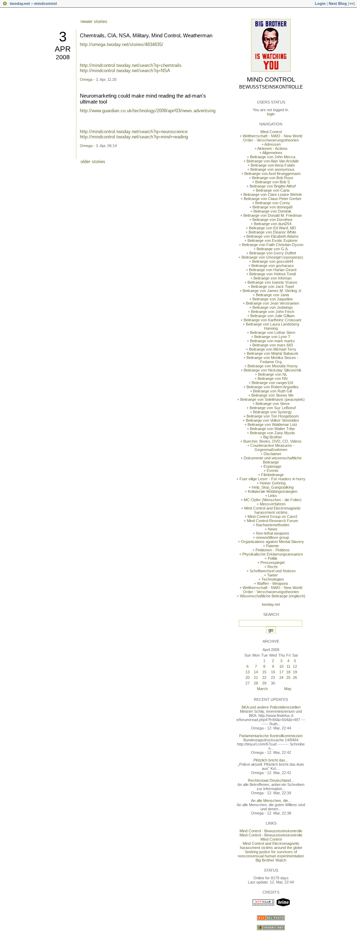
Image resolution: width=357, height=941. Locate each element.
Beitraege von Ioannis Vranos (272, 282)
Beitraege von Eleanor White (272, 232)
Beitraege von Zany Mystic (272, 433)
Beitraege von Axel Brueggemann (272, 173)
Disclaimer (272, 454)
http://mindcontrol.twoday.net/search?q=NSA (125, 70)
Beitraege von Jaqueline (272, 299)
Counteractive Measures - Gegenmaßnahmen (272, 447)
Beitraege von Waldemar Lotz (272, 424)
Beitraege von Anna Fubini (273, 165)
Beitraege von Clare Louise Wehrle (272, 194)
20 (247, 677)
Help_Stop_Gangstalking (273, 487)
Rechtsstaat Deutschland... (271, 780)
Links (272, 496)
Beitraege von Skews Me (272, 395)
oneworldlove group (272, 537)
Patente (272, 546)
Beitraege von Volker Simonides (272, 420)
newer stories (94, 21)
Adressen (272, 144)
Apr (63, 49)
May (287, 689)
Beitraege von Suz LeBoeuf (273, 408)
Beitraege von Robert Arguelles (272, 387)
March (262, 689)
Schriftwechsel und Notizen (273, 571)
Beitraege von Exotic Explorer (273, 240)
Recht (272, 567)
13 (247, 672)
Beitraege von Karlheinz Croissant (272, 320)
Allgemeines (272, 153)
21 (256, 677)
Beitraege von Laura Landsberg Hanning (272, 326)
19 (295, 672)
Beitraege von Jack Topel (272, 286)
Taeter (272, 575)
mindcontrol (45, 3)
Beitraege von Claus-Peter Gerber (273, 199)
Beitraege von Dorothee (272, 219)
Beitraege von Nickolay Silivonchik (273, 370)
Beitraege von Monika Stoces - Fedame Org (272, 359)
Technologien (272, 579)
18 (288, 672)
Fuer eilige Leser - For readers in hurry (272, 479)
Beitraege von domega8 (272, 207)
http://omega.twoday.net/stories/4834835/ (121, 44)
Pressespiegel (272, 562)
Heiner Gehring (273, 483)
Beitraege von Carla (272, 190)
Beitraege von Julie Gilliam (272, 316)
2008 (63, 57)
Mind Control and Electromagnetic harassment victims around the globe (271, 845)
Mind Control (271, 79)
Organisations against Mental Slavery (272, 542)
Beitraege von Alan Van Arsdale (272, 161)
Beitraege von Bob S (272, 182)
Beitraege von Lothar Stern (272, 332)
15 (264, 672)
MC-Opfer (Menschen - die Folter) (273, 500)
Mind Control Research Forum (272, 521)
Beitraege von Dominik (272, 211)
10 (281, 666)
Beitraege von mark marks (272, 341)
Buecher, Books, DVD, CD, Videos (272, 441)
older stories (93, 161)
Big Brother (272, 437)
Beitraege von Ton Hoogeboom (272, 416)
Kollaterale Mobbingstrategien (272, 491)
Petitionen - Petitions (273, 550)
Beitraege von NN (273, 378)
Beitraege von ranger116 (272, 383)
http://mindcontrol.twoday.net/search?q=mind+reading (134, 136)
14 (256, 672)
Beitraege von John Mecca (272, 157)
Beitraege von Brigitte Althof (273, 186)
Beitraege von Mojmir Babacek (272, 353)
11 (288, 666)
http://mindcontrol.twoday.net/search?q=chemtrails (131, 65)
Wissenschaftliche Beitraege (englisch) (272, 596)
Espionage (272, 466)
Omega (86, 79)
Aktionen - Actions (272, 148)
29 (264, 683)
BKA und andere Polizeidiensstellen (271, 707)
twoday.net (20, 3)
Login (320, 3)
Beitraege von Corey (272, 203)
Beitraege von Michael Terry (272, 349)
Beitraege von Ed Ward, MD (272, 228)
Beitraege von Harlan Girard (272, 270)
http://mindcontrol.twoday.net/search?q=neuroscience (134, 131)
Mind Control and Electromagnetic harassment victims (272, 510)
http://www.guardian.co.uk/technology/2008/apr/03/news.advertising (147, 110)
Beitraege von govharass (272, 265)
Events (273, 470)
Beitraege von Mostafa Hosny (273, 366)
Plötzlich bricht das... (270, 760)
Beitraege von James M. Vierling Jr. (272, 291)
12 (295, 666)
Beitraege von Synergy (272, 412)
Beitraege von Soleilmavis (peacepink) (272, 399)
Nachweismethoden (272, 525)
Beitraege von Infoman (272, 278)
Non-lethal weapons (272, 533)
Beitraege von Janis (272, 295)
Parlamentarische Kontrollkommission (271, 736)
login (271, 114)
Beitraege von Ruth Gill (272, 391)
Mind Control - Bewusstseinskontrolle (271, 831)
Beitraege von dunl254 (272, 224)
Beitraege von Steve (273, 403)
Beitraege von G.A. (273, 249)
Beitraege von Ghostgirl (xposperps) (272, 257)
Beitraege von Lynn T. (272, 337)
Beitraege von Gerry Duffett (272, 253)
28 (256, 683)
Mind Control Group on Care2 (272, 516)
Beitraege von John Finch (272, 311)
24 (281, 677)
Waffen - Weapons (272, 583)
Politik (273, 558)
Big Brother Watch (271, 860)
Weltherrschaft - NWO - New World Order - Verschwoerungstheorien (272, 138)
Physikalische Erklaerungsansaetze (272, 554)
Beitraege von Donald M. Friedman (272, 215)
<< (351, 3)
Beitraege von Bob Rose (272, 178)
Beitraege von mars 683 (272, 345)
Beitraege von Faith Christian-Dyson (272, 245)
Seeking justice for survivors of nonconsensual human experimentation (271, 854)
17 (281, 672)
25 (288, 677)
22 (264, 677)
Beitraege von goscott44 (272, 261)
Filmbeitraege (272, 475)
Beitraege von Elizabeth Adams (272, 236)
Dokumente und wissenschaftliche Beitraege (273, 460)
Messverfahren (273, 504)
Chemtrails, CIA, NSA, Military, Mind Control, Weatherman (146, 35)
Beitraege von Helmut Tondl (272, 274)
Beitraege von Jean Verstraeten (272, 303)
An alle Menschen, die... (271, 800)
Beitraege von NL (272, 374)
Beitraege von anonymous (272, 169)
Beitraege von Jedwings (272, 307)
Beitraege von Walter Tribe (272, 429)
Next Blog (338, 3)
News (273, 529)
